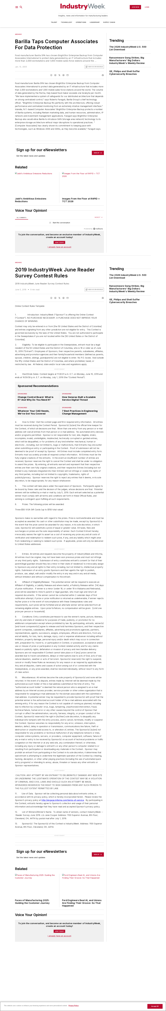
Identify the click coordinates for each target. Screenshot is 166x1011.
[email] (67, 75)
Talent (54, 22)
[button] (16, 7)
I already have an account (59, 247)
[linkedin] (55, 75)
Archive (18, 34)
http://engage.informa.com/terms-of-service (62, 800)
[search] (21, 7)
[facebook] (51, 75)
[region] (59, 223)
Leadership (95, 22)
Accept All (155, 1006)
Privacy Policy (74, 1005)
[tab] (21, 217)
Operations (81, 22)
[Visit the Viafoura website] (98, 229)
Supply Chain (109, 22)
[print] (103, 75)
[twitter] (59, 75)
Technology (66, 22)
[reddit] (63, 75)
